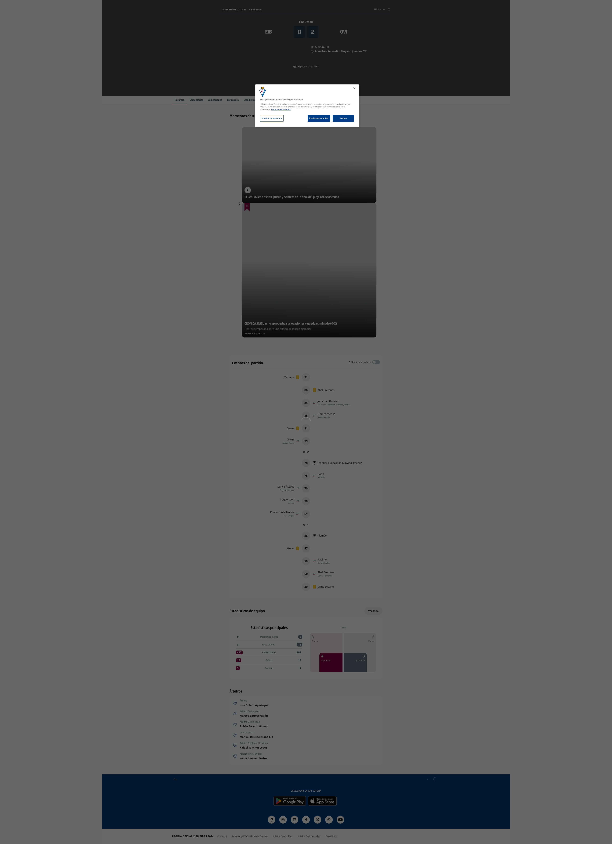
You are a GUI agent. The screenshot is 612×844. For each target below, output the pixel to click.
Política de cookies (281, 109)
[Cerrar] (354, 88)
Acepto (343, 118)
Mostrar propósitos (272, 118)
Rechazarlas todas (318, 118)
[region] (307, 105)
